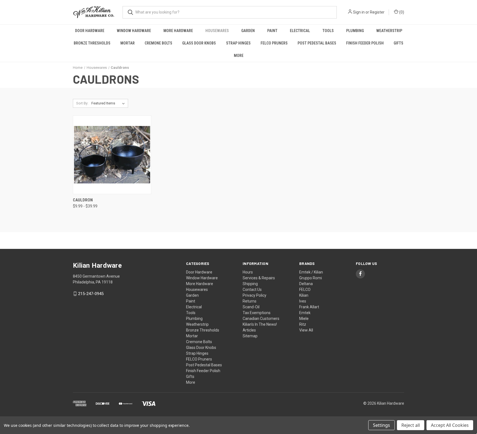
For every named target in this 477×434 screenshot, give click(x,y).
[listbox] (109, 103)
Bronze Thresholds (92, 43)
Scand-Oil (251, 307)
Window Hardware (134, 30)
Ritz (302, 324)
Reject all (410, 425)
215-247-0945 (91, 293)
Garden (248, 30)
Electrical (300, 30)
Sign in (359, 12)
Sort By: (82, 103)
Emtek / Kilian (311, 272)
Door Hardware (89, 30)
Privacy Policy (254, 295)
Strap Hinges (238, 43)
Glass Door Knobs (199, 43)
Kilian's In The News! (260, 324)
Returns (249, 301)
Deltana (306, 284)
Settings (381, 425)
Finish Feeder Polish (365, 43)
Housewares (217, 30)
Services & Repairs (259, 278)
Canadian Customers (261, 318)
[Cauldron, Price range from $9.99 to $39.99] (112, 155)
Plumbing (355, 30)
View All (306, 330)
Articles (249, 330)
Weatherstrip (389, 30)
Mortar (127, 43)
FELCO (305, 289)
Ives (302, 301)
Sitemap (250, 336)
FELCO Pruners (274, 43)
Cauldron (83, 200)
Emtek (305, 313)
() (401, 12)
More (238, 55)
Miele (304, 318)
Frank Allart (309, 307)
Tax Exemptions (257, 313)
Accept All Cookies (450, 425)
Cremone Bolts (158, 43)
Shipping (250, 284)
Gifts (398, 43)
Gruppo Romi (310, 278)
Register (377, 12)
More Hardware (178, 30)
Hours (248, 272)
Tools (328, 30)
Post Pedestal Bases (317, 43)
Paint (272, 30)
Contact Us (252, 289)
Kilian (303, 295)
